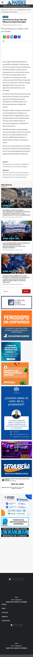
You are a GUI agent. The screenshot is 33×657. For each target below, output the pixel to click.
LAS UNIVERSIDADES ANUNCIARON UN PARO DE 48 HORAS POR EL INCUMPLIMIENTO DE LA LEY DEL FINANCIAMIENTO (16, 245)
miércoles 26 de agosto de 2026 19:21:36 (13, 284)
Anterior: (16, 164)
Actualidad (5, 17)
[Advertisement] (16, 554)
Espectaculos (6, 620)
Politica (11, 205)
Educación (11, 238)
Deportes (5, 616)
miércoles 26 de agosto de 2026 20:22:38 (13, 250)
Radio (4, 608)
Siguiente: (16, 173)
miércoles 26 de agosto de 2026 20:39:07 (13, 217)
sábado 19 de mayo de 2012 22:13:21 (13, 25)
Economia (11, 271)
